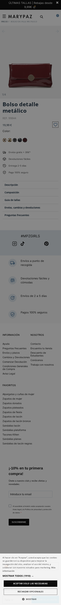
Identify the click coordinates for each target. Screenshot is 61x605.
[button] (30, 576)
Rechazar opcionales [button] (31, 591)
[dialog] (30, 579)
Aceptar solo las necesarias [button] (30, 583)
